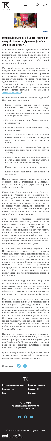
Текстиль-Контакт (11, 92)
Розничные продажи (36, 385)
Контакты (32, 393)
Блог (8, 9)
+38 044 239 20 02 (25, 408)
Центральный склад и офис (13, 385)
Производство (8, 389)
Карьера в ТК (33, 389)
